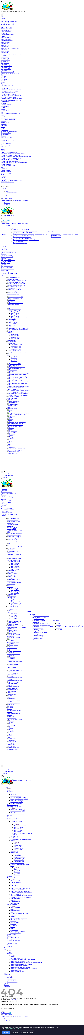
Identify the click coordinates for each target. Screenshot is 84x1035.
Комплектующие (15, 907)
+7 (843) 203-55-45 (9, 215)
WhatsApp (7, 204)
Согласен (5, 1032)
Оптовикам (4, 222)
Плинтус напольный (16, 821)
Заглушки (16, 843)
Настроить (15, 1032)
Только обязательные (27, 1032)
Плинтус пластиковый (20, 825)
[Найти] (2, 15)
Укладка (12, 956)
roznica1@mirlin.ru (7, 198)
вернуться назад (5, 999)
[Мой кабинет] (1, 768)
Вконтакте (7, 203)
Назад (10, 788)
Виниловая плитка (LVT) (17, 809)
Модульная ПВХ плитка (17, 880)
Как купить (10, 977)
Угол (15, 869)
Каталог (9, 790)
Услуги (9, 952)
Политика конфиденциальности (13, 1028)
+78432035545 (7, 182)
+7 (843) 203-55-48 (6, 179)
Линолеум (13, 794)
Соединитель (17, 855)
